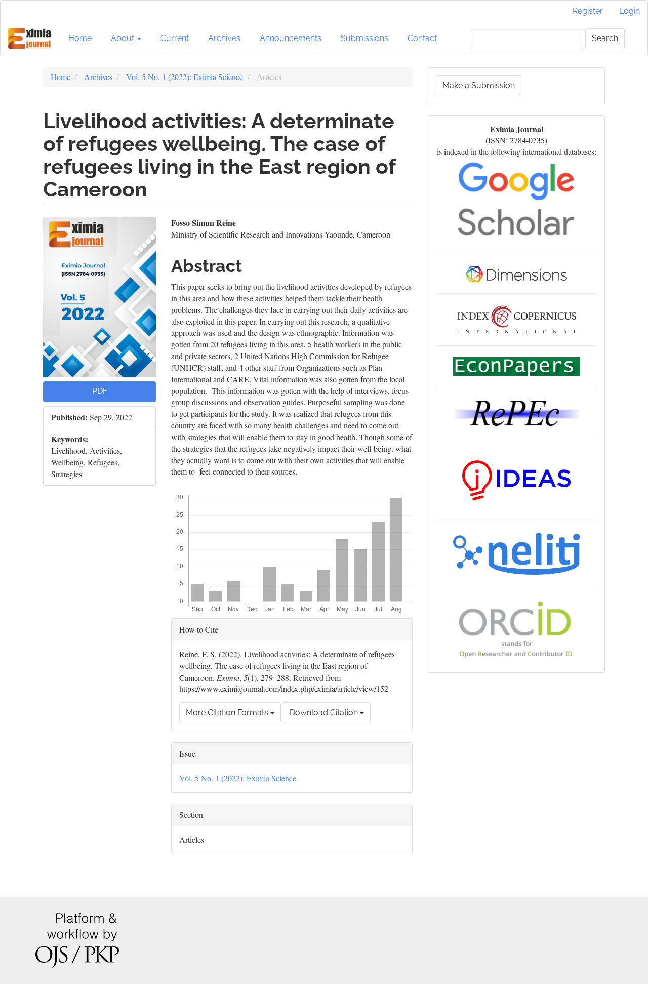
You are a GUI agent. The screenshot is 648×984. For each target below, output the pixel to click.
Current (174, 38)
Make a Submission (478, 85)
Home (80, 38)
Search (605, 38)
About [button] (123, 38)
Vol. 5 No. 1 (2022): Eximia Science (184, 76)
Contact (422, 38)
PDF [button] (99, 391)
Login (629, 11)
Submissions (364, 38)
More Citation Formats (228, 712)
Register (588, 11)
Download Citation (325, 712)
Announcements (290, 38)
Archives (224, 38)
